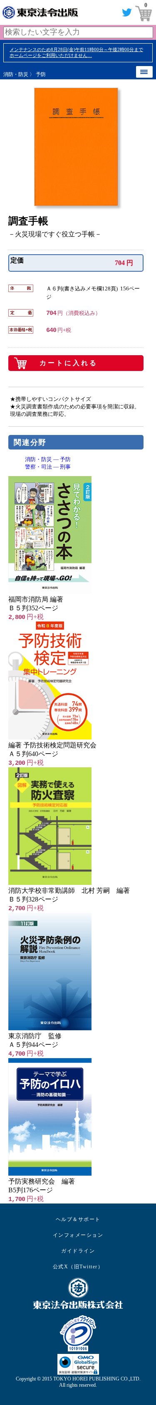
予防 (41, 74)
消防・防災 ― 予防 (48, 459)
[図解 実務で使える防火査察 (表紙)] (50, 882)
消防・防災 (15, 74)
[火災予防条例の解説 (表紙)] (50, 1028)
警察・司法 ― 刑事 (48, 467)
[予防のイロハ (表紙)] (50, 1173)
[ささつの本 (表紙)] (50, 591)
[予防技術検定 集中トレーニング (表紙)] (50, 737)
